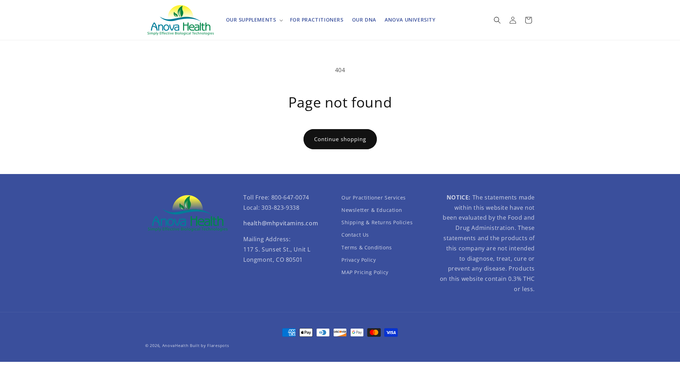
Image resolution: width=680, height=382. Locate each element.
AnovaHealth (175, 345)
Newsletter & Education (371, 210)
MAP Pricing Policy (365, 272)
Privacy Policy (358, 259)
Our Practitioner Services (373, 197)
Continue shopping (340, 139)
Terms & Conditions (366, 247)
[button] (254, 19)
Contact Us (355, 234)
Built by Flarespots (209, 345)
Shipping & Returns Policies (377, 222)
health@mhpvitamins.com (280, 223)
